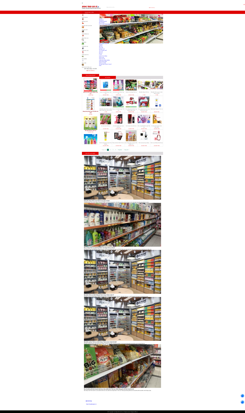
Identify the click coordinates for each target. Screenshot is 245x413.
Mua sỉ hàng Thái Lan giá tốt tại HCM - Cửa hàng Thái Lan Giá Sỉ (99, 247)
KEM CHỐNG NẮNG (103, 43)
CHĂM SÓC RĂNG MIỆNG (104, 60)
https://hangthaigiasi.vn (91, 404)
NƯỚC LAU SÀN (102, 62)
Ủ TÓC (100, 54)
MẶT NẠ (100, 46)
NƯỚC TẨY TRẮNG (103, 56)
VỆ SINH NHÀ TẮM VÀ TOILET (105, 64)
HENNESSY (101, 20)
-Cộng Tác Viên (110, 405)
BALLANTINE (101, 22)
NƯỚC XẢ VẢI (102, 58)
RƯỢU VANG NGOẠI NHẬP (104, 24)
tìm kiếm (141, 7)
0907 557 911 (89, 401)
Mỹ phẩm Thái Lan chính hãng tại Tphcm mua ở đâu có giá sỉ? (99, 294)
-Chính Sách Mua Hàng (111, 398)
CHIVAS (100, 18)
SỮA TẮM (101, 47)
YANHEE (101, 44)
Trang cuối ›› (126, 149)
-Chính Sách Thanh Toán (111, 400)
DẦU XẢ (100, 53)
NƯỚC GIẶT (101, 57)
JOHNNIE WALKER (103, 21)
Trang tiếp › (120, 149)
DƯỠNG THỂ (102, 49)
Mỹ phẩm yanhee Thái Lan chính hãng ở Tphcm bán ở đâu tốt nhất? (100, 342)
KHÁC (100, 65)
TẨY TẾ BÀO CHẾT (103, 50)
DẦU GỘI (101, 51)
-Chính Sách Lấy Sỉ (110, 403)
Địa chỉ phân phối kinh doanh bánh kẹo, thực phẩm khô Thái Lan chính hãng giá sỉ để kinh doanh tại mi (109, 389)
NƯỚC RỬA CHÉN (103, 61)
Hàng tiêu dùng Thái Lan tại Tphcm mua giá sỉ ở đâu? (97, 200)
